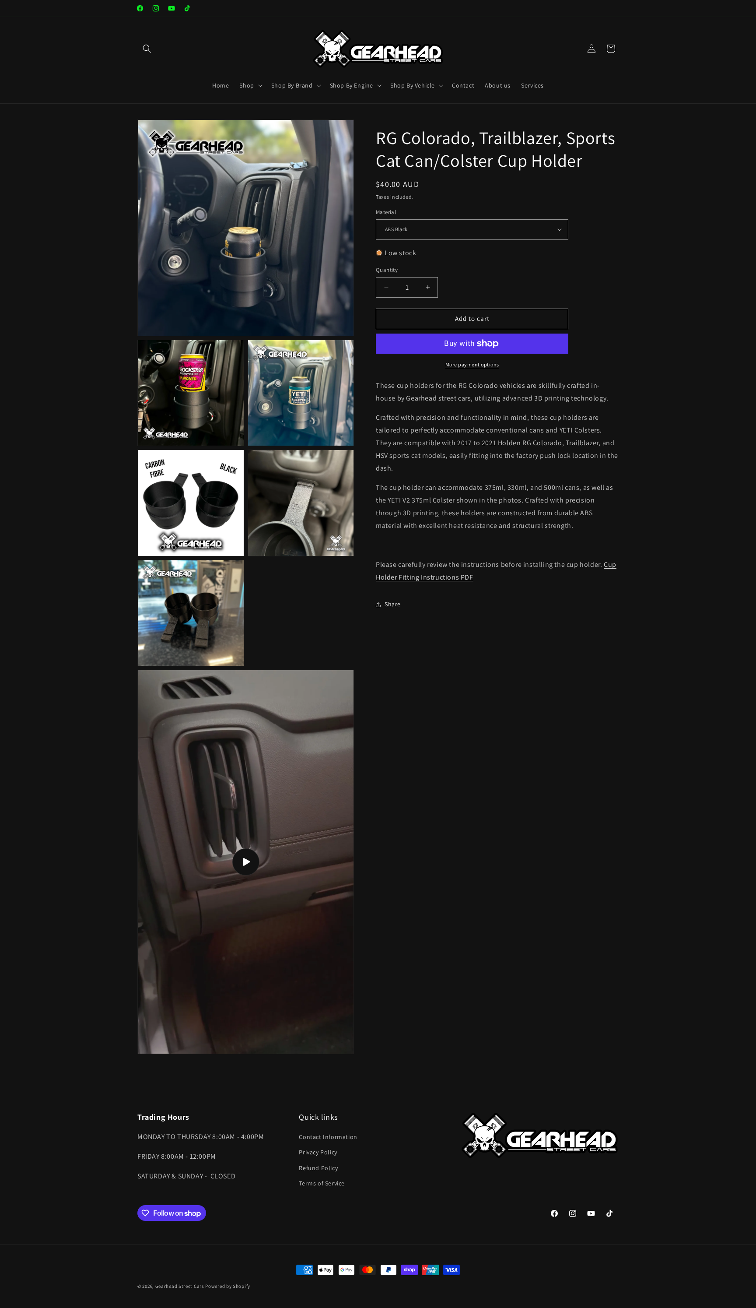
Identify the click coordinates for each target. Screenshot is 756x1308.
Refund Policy (318, 1168)
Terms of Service (322, 1183)
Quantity (387, 270)
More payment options (472, 364)
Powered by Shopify (227, 1286)
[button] (147, 48)
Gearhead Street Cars (179, 1286)
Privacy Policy (318, 1152)
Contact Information (328, 1137)
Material (386, 212)
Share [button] (393, 604)
